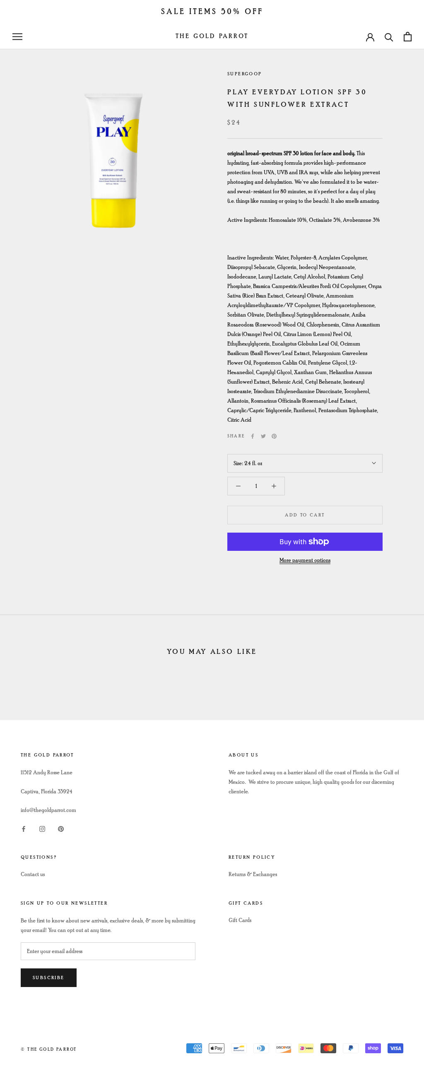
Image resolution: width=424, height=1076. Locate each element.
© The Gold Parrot (49, 1049)
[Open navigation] (17, 36)
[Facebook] (252, 436)
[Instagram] (42, 828)
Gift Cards (240, 920)
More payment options (304, 560)
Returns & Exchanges (253, 874)
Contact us (33, 874)
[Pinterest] (274, 436)
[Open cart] (408, 36)
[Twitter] (263, 436)
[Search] (389, 36)
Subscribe (49, 978)
